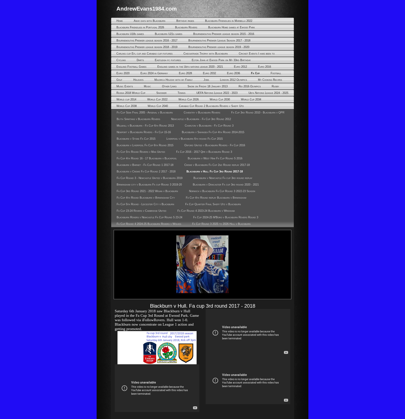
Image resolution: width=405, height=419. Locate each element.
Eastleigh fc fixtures (168, 60)
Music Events (124, 86)
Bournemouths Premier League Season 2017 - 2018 (219, 40)
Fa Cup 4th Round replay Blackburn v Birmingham (216, 197)
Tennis (181, 92)
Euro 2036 (233, 73)
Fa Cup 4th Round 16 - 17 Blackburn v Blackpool (147, 158)
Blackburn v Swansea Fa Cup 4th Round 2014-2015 (213, 132)
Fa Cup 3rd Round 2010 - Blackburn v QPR (257, 112)
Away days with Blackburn (149, 20)
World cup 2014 (126, 99)
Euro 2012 (240, 66)
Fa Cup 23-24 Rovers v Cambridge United (141, 210)
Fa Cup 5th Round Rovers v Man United (141, 151)
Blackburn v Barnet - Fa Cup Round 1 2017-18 (145, 165)
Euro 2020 (123, 73)
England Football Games (131, 66)
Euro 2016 (264, 66)
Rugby (275, 86)
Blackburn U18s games (130, 33)
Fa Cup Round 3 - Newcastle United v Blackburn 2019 (149, 178)
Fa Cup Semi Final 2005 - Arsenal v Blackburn (145, 112)
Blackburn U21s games (168, 33)
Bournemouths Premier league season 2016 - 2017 (146, 40)
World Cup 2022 (157, 99)
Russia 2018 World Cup (130, 92)
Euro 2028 (185, 73)
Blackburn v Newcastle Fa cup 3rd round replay (222, 178)
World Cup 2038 (126, 106)
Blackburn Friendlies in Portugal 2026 (140, 27)
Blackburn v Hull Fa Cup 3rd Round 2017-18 (214, 171)
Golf (119, 79)
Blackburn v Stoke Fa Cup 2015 (136, 138)
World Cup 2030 (220, 99)
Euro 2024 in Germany (154, 73)
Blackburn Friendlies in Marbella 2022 (228, 20)
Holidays (138, 79)
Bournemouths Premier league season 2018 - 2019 (146, 47)
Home (119, 20)
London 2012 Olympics (233, 79)
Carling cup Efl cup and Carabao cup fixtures (144, 53)
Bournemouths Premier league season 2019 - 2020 (218, 47)
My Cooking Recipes (270, 79)
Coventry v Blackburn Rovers (202, 112)
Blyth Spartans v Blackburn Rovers (138, 119)
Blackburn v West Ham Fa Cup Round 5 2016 (215, 158)
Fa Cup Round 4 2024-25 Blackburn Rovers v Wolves (149, 223)
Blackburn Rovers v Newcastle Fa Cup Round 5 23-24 (149, 217)
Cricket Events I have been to (257, 53)
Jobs (206, 79)
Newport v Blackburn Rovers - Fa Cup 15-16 (144, 132)
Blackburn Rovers (186, 27)
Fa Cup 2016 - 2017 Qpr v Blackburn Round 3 (204, 151)
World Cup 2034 (251, 99)
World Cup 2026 (188, 99)
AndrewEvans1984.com (146, 8)
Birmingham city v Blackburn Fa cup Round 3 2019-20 (149, 184)
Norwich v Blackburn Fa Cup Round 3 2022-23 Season (222, 191)
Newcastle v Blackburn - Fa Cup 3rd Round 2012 (201, 119)
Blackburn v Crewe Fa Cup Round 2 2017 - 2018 (146, 171)
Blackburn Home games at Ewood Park (231, 27)
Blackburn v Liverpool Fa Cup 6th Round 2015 (145, 145)
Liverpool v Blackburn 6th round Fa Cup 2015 (194, 138)
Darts (140, 60)
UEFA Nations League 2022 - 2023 (217, 92)
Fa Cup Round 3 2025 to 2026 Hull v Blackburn (221, 223)
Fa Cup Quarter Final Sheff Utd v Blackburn (213, 204)
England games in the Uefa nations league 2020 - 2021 (190, 66)
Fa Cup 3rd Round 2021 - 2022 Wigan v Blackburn (147, 191)
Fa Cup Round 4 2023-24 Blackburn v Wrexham (206, 210)
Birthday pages (185, 20)
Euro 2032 (209, 73)
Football (276, 73)
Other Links (169, 86)
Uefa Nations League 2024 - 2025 (268, 92)
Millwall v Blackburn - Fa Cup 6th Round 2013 (145, 125)
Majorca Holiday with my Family (173, 79)
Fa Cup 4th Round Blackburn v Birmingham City (146, 197)
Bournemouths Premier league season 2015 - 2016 (223, 33)
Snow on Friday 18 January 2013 (208, 86)
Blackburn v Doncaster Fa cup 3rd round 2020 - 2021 (226, 184)
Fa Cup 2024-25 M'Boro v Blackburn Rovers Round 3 (225, 217)
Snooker (161, 92)
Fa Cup (255, 73)
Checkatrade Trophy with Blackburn (206, 53)
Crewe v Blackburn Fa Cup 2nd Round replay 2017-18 (217, 165)
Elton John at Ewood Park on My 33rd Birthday (221, 60)
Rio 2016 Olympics (250, 86)
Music (147, 86)
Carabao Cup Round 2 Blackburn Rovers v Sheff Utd (211, 106)
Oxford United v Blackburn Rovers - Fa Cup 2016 (214, 145)
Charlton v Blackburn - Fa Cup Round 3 (209, 125)
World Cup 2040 (158, 106)
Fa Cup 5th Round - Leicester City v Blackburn (145, 204)
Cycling (121, 60)
